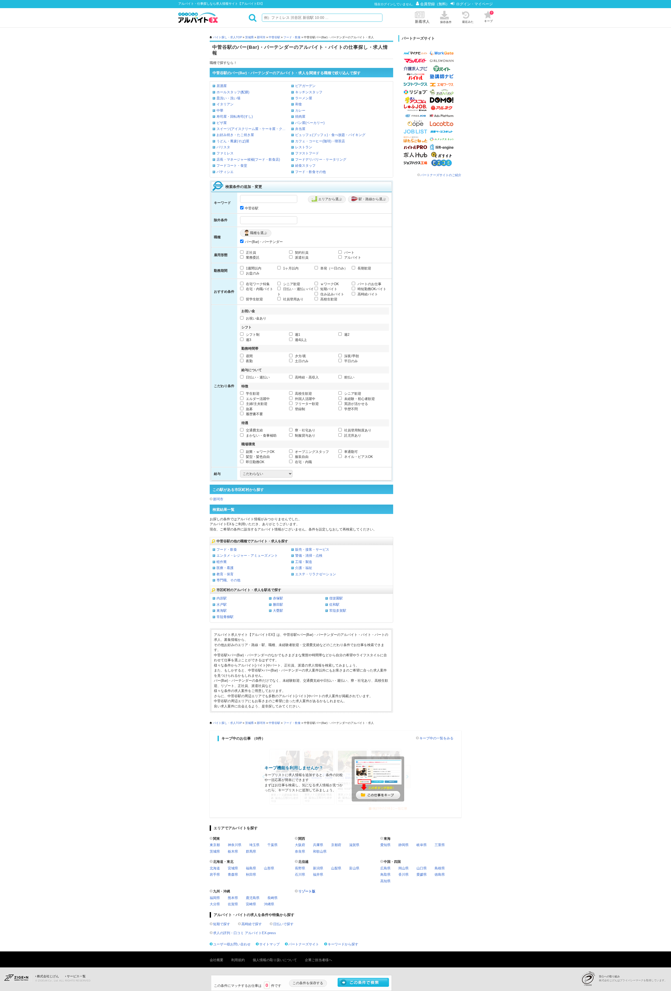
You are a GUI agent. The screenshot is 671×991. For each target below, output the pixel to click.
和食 (298, 104)
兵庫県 (318, 845)
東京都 (215, 845)
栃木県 (233, 851)
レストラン (303, 147)
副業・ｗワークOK (260, 452)
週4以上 (300, 340)
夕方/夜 (300, 356)
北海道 (215, 868)
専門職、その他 (228, 580)
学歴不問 (350, 409)
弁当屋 (300, 129)
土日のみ (301, 361)
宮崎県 (251, 904)
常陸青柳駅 (225, 617)
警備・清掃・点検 (308, 555)
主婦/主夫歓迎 (256, 404)
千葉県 (272, 845)
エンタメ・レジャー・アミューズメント (247, 555)
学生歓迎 (252, 394)
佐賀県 (233, 904)
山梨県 (336, 868)
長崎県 (272, 898)
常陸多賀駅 (337, 611)
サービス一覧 (76, 976)
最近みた (468, 21)
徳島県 (440, 874)
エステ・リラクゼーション (315, 574)
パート (348, 252)
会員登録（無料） (435, 4)
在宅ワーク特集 (257, 284)
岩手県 (215, 874)
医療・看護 (225, 568)
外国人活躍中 (304, 399)
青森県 (233, 874)
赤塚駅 (278, 598)
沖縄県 (269, 904)
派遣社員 (301, 257)
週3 (248, 340)
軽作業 (222, 562)
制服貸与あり (304, 435)
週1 (297, 335)
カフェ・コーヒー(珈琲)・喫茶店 (320, 141)
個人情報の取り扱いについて (275, 960)
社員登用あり (293, 299)
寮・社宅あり (304, 430)
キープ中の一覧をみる (436, 738)
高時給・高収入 (306, 377)
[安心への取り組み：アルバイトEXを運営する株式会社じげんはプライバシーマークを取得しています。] (590, 978)
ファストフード (307, 153)
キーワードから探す (343, 944)
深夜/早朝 (351, 356)
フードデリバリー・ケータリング (320, 159)
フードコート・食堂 (232, 165)
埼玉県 (254, 845)
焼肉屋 (300, 116)
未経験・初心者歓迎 (359, 399)
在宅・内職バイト (259, 289)
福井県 (318, 874)
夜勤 (249, 361)
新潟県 (318, 868)
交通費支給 (254, 430)
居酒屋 (222, 86)
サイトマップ (269, 944)
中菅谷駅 (274, 37)
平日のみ (350, 361)
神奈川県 (234, 845)
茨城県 (249, 37)
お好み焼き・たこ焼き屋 (235, 135)
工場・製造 (303, 562)
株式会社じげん (48, 976)
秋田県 (251, 874)
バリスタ (223, 147)
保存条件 (446, 22)
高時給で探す (251, 924)
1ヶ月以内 (290, 268)
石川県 (300, 874)
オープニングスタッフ (311, 452)
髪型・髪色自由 (257, 457)
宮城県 (233, 868)
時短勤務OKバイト (371, 289)
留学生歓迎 (254, 299)
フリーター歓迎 (306, 404)
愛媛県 (421, 874)
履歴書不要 (254, 414)
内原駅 (222, 598)
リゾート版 (306, 891)
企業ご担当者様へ (318, 960)
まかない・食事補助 (261, 435)
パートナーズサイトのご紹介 (440, 175)
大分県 (215, 904)
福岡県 (215, 898)
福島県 (251, 868)
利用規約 (238, 960)
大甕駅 (278, 611)
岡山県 (403, 868)
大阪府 (300, 845)
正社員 (250, 252)
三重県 (440, 845)
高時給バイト (367, 294)
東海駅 (222, 611)
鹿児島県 (252, 898)
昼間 (249, 356)
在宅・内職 (303, 462)
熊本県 (233, 898)
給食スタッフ (305, 165)
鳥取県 (385, 874)
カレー (300, 110)
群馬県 (251, 851)
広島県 (385, 868)
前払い (348, 377)
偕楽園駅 (336, 598)
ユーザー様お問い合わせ (232, 944)
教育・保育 (225, 574)
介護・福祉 (303, 568)
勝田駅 (278, 604)
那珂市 (261, 37)
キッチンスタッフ (308, 92)
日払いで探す (283, 924)
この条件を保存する (308, 983)
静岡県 (403, 845)
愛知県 (385, 845)
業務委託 (252, 257)
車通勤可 (350, 452)
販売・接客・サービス (312, 549)
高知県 (385, 881)
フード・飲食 (292, 37)
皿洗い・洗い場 (228, 98)
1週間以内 (253, 268)
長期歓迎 (363, 268)
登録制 (299, 409)
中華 (220, 110)
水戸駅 (222, 604)
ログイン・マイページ (474, 4)
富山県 (354, 868)
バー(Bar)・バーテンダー (264, 242)
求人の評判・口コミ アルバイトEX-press (244, 933)
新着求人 (422, 21)
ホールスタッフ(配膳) (233, 92)
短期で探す (221, 924)
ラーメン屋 (303, 98)
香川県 (403, 874)
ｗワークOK (329, 284)
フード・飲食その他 (310, 172)
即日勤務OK (254, 462)
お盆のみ (252, 273)
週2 (346, 335)
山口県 (421, 868)
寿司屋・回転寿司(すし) (235, 116)
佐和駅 (334, 604)
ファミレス (225, 153)
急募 (249, 409)
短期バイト (328, 289)
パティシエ (225, 172)
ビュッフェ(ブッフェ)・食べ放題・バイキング (330, 135)
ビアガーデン (305, 86)
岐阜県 (421, 845)
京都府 (336, 845)
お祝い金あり (255, 318)
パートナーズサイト (303, 944)
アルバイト (352, 257)
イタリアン (225, 104)
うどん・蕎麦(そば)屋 (233, 141)
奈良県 (300, 851)
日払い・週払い (257, 377)
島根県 (440, 868)
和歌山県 (320, 851)
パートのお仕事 (368, 284)
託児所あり (352, 435)
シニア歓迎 (291, 284)
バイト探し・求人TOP (227, 37)
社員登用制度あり (357, 430)
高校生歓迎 (328, 299)
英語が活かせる (355, 404)
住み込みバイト (331, 294)
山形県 (269, 868)
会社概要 (216, 960)
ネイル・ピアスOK (358, 457)
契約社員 (301, 252)
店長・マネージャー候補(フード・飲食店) (248, 159)
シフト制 (252, 335)
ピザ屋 (222, 123)
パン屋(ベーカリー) (309, 123)
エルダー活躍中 (257, 399)
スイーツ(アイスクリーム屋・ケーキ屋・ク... (251, 129)
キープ (488, 17)
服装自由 (301, 457)
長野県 (300, 868)
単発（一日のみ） (333, 268)
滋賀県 (354, 845)
